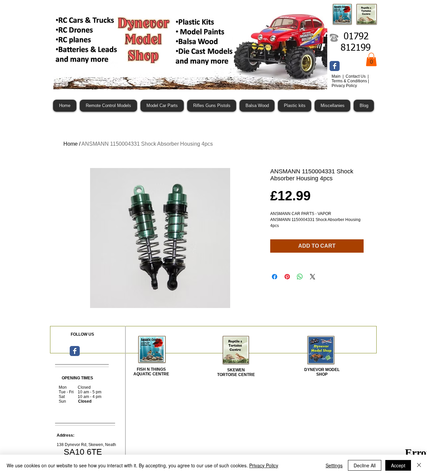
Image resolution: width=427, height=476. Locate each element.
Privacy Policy (263, 465)
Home (70, 144)
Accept (398, 465)
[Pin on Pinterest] (287, 277)
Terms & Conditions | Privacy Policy (350, 83)
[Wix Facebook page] (335, 66)
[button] (371, 59)
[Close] (419, 465)
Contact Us (356, 76)
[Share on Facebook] (275, 277)
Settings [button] (334, 465)
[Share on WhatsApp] (300, 277)
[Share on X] (313, 277)
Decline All (365, 465)
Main (337, 76)
